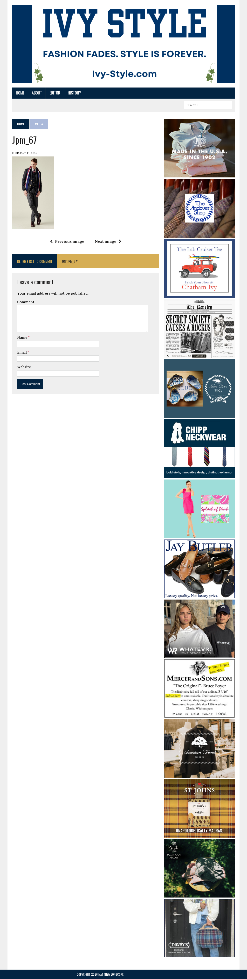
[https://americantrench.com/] (199, 774)
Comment (25, 301)
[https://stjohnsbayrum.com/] (199, 834)
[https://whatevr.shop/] (199, 654)
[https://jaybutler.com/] (199, 595)
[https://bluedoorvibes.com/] (199, 415)
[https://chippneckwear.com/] (199, 475)
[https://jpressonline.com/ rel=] (199, 174)
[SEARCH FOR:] (208, 104)
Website (24, 367)
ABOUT (37, 93)
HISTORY (74, 93)
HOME (20, 93)
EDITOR (54, 93)
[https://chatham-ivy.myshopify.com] (199, 294)
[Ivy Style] (123, 44)
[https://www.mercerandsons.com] (199, 714)
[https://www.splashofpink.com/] (199, 535)
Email (22, 352)
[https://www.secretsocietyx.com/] (199, 354)
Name (22, 337)
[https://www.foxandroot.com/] (199, 894)
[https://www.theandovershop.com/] (199, 234)
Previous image (69, 241)
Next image (105, 241)
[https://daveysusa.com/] (199, 954)
